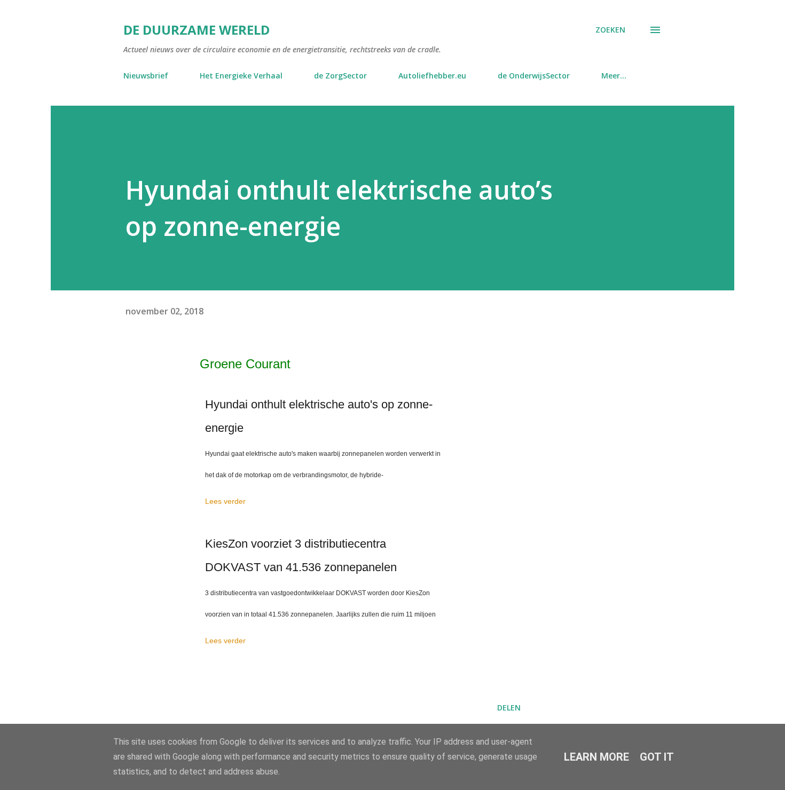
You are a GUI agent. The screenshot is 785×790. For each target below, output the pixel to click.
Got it (657, 756)
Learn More (596, 756)
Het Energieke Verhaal (241, 75)
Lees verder (225, 501)
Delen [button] (509, 707)
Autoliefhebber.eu (432, 75)
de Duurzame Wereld (196, 29)
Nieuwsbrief (145, 75)
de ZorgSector (340, 75)
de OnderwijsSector (534, 75)
